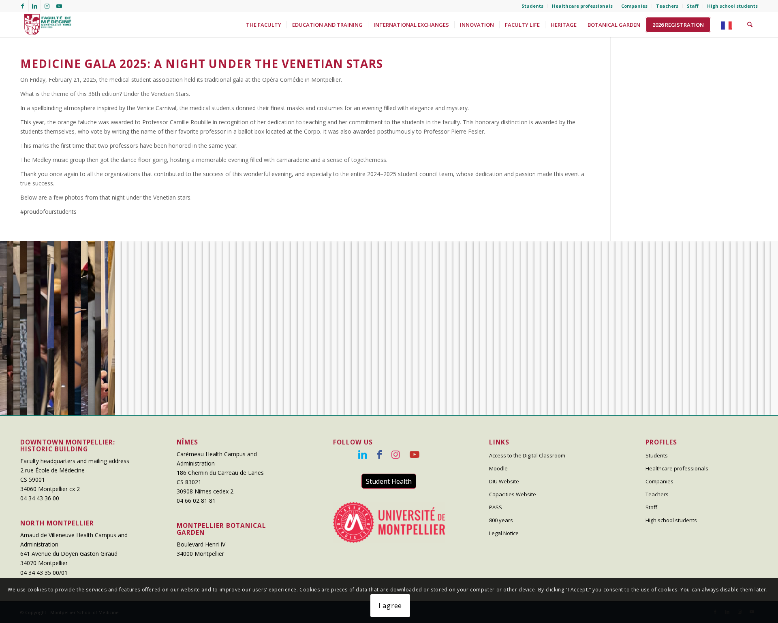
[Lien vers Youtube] (59, 6)
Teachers (667, 6)
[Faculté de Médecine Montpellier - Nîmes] (45, 24)
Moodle (498, 468)
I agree (390, 605)
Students (532, 6)
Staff (693, 6)
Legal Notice (504, 533)
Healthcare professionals (582, 6)
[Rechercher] (750, 24)
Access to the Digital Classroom (527, 455)
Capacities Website (512, 494)
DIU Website (504, 481)
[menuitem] (532, 6)
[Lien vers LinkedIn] (35, 6)
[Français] (729, 24)
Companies (634, 6)
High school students (732, 6)
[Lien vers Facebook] (22, 6)
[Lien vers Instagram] (47, 6)
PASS (495, 507)
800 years (501, 520)
